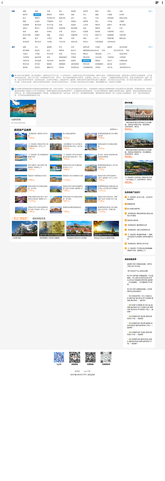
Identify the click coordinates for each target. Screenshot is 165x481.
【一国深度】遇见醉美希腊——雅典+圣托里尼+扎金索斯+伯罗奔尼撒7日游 (140, 237)
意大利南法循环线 (69, 133)
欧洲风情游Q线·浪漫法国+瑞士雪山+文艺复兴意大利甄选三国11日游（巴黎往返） (108, 188)
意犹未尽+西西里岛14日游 (37, 176)
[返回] (2, 3)
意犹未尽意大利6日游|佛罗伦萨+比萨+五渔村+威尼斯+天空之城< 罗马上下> (73, 188)
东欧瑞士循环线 (132, 220)
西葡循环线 (131, 204)
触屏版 (77, 371)
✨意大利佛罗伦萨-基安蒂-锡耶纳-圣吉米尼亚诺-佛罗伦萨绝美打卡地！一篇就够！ (140, 325)
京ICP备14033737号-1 (78, 375)
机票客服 (90, 364)
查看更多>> (114, 129)
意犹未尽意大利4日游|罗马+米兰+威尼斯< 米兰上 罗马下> (107, 178)
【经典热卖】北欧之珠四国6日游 (138, 230)
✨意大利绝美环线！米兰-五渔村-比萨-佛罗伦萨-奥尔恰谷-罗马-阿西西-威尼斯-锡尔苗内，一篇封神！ (140, 298)
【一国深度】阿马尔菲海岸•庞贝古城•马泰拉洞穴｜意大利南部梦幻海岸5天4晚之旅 (72, 157)
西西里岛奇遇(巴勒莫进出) (72, 207)
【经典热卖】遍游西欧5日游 (137, 225)
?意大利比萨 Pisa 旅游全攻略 (137, 271)
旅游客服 (75, 364)
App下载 (87, 371)
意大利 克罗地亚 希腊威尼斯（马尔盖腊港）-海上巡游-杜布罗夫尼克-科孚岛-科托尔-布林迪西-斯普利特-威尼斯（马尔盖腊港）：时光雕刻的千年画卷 (140, 280)
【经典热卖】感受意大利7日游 (137, 243)
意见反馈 (91, 375)
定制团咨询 (106, 364)
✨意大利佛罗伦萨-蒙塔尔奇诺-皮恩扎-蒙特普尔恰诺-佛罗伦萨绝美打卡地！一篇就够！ (139, 341)
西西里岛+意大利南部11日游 (73, 176)
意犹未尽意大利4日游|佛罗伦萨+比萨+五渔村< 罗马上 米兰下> (38, 209)
